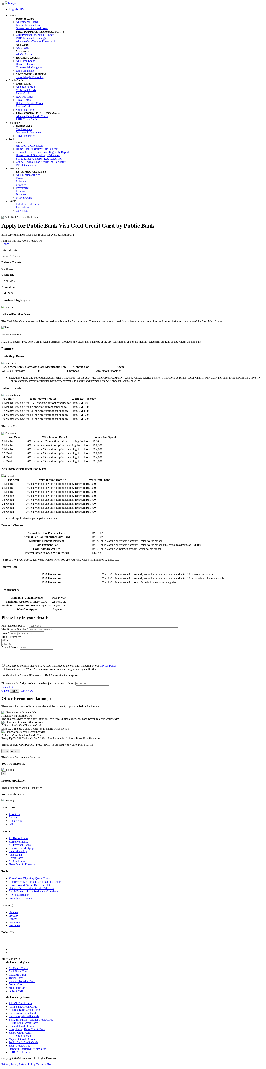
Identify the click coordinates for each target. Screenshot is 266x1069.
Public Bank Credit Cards (23, 1042)
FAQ (11, 824)
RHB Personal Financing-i (31, 38)
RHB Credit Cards (26, 119)
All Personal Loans (27, 21)
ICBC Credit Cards (20, 1035)
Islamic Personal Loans (29, 25)
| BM (16, 9)
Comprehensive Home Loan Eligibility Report (42, 152)
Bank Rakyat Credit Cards (24, 1016)
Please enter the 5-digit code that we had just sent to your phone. (38, 683)
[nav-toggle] (2, 4)
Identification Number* (15, 629)
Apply (5, 243)
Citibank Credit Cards (21, 1026)
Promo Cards (23, 106)
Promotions (22, 207)
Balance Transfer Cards (29, 103)
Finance (20, 178)
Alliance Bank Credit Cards (32, 116)
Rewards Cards (24, 96)
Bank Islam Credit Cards (23, 1013)
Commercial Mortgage (29, 67)
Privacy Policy (108, 665)
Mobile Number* (11, 636)
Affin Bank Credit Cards (23, 1006)
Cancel (5, 690)
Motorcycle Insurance (28, 132)
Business (21, 194)
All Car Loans (24, 54)
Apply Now (26, 690)
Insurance (21, 191)
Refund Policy (27, 1064)
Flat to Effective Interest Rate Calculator (39, 158)
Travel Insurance (25, 135)
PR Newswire (24, 197)
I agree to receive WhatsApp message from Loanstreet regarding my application (51, 669)
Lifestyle (21, 181)
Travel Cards (23, 99)
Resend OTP (8, 687)
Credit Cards (16, 857)
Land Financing (25, 70)
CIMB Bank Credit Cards (23, 1022)
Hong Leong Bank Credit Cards (27, 1029)
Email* (5, 633)
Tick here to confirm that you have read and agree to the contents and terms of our (60, 665)
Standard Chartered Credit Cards (27, 1048)
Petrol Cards (23, 93)
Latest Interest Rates (27, 204)
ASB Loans (22, 47)
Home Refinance (25, 64)
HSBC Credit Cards (20, 1032)
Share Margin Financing (30, 77)
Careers (13, 817)
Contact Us (15, 820)
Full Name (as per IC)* (15, 625)
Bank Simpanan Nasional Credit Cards (31, 1019)
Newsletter (22, 210)
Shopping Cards (25, 109)
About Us (14, 814)
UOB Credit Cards (19, 1052)
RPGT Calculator (26, 165)
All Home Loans (25, 60)
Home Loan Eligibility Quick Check (37, 148)
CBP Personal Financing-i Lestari (35, 34)
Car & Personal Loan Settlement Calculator (40, 161)
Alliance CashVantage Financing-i (35, 41)
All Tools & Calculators (29, 145)
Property (21, 184)
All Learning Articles (28, 174)
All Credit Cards (25, 86)
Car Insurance (24, 129)
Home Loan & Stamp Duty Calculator (38, 155)
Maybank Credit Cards (22, 1039)
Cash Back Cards (26, 90)
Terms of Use (43, 1064)
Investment (22, 187)
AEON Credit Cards (20, 1003)
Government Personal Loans (32, 28)
